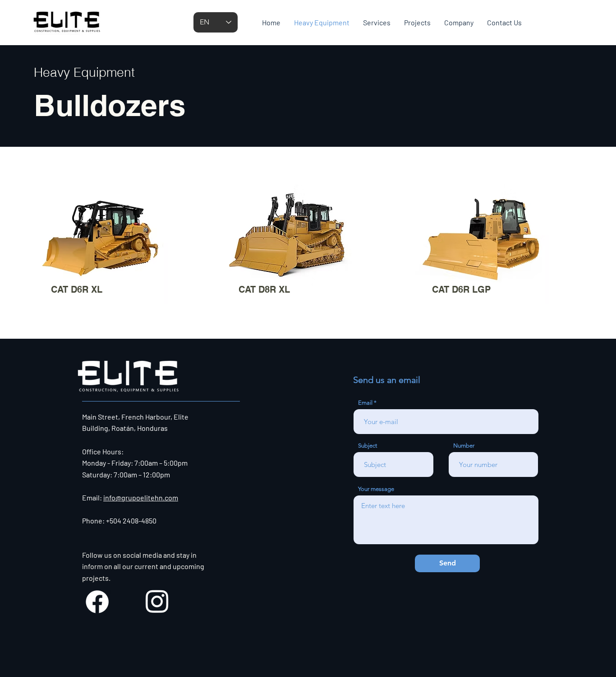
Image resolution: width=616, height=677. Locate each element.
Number (463, 445)
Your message (376, 489)
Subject (367, 445)
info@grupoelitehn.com (140, 497)
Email (365, 403)
